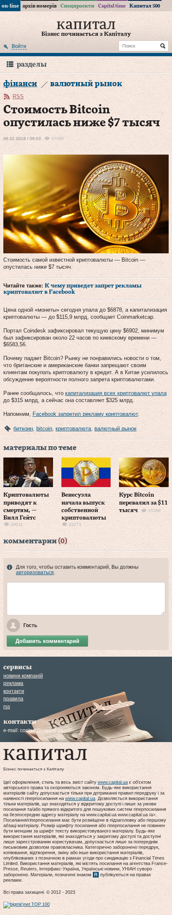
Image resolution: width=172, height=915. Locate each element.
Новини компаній (23, 676)
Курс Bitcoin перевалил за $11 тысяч (143, 502)
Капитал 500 (144, 5)
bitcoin (44, 428)
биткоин (23, 428)
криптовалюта (73, 428)
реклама (13, 683)
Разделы (32, 64)
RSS (18, 96)
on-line (10, 5)
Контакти (13, 691)
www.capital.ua (113, 782)
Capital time (112, 5)
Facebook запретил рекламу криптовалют (85, 414)
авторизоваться (35, 572)
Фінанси (20, 84)
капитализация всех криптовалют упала (116, 393)
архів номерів (40, 5)
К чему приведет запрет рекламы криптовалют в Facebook (72, 289)
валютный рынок (115, 428)
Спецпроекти (77, 5)
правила (13, 699)
